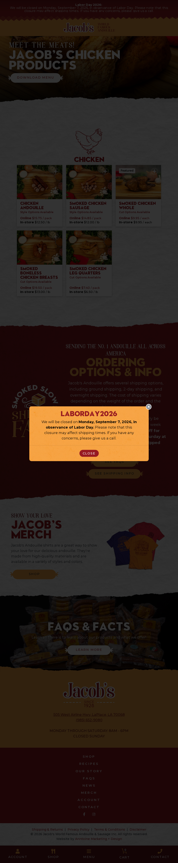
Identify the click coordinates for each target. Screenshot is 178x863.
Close (89, 453)
